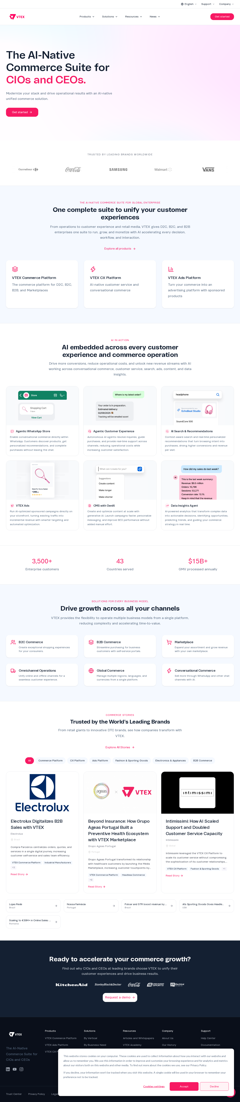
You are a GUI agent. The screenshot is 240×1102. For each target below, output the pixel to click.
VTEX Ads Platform (56, 1045)
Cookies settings (154, 1086)
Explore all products (117, 248)
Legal (54, 1094)
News (153, 16)
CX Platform (77, 760)
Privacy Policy (36, 1094)
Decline (214, 1086)
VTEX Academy (132, 1045)
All (29, 760)
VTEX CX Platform (56, 1051)
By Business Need (95, 1045)
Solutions (108, 16)
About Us (167, 1038)
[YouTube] (14, 1069)
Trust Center (14, 1094)
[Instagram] (21, 1069)
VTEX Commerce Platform (60, 1038)
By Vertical (90, 1038)
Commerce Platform (50, 760)
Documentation (210, 1045)
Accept (184, 1086)
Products (85, 16)
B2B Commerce (202, 760)
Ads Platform (100, 760)
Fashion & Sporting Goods (132, 760)
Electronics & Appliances (170, 760)
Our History (169, 1045)
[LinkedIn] (8, 1069)
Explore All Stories (117, 747)
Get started (222, 16)
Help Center (208, 1038)
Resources (132, 16)
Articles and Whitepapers (138, 1038)
